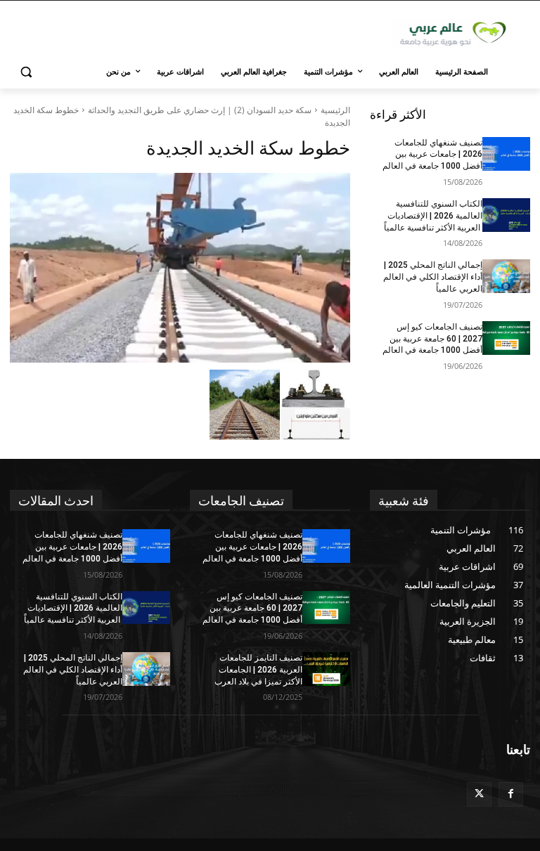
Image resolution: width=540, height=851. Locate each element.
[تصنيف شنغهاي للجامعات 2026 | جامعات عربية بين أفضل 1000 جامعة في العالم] (506, 154)
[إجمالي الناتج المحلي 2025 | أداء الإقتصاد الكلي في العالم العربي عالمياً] (506, 276)
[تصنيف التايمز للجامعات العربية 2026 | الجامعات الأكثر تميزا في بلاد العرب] (326, 669)
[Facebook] (511, 794)
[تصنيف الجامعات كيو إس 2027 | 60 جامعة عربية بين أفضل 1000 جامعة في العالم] (506, 338)
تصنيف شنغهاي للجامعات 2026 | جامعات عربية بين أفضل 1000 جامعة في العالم (432, 154)
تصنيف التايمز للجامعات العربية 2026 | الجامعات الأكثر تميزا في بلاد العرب (258, 670)
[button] (26, 72)
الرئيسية (335, 110)
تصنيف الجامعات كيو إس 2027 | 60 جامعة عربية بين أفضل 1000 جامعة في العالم (432, 339)
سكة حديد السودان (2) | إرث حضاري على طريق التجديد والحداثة (199, 110)
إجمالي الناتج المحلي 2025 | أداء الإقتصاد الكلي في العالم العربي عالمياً (432, 277)
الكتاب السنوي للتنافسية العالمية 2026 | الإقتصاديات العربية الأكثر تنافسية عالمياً (433, 216)
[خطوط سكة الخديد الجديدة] (180, 268)
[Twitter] (479, 794)
